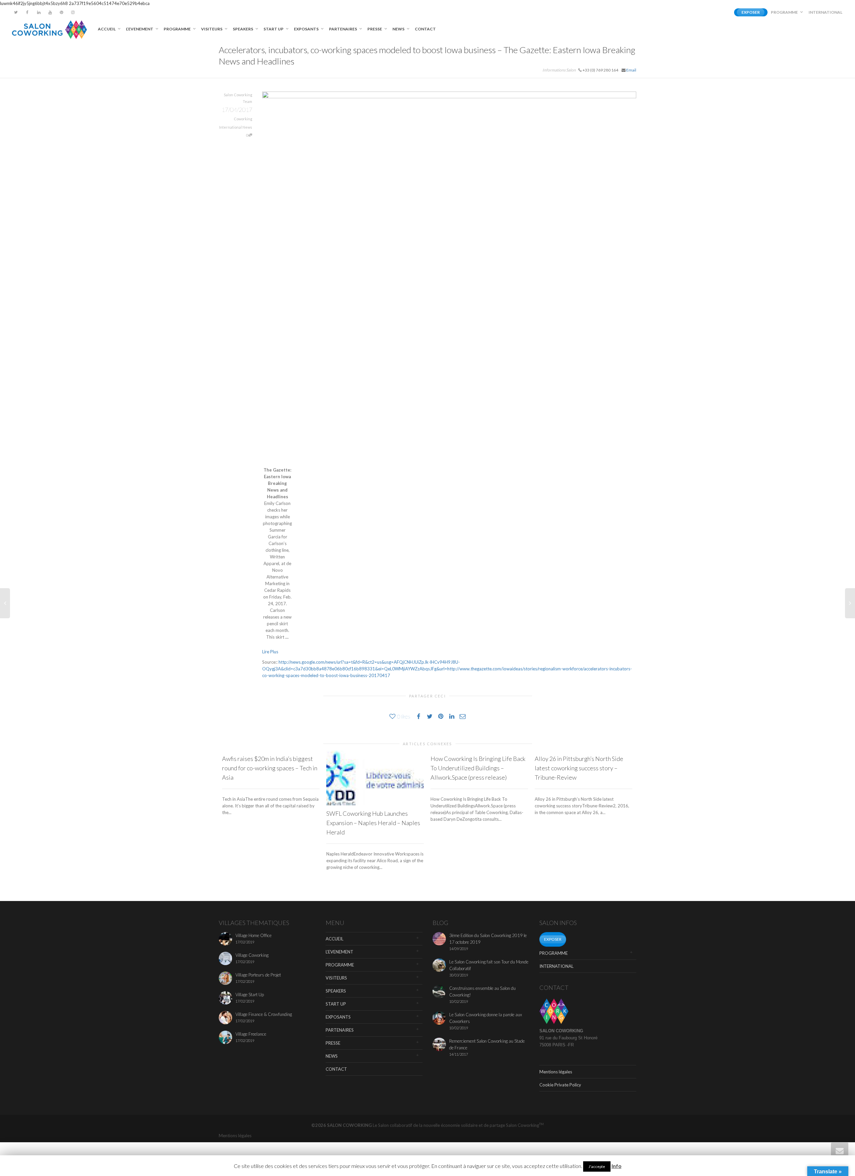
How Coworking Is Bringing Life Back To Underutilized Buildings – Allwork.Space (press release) (478, 768)
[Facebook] (27, 12)
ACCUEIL (107, 28)
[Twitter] (15, 12)
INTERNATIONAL (825, 12)
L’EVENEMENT (140, 28)
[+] (375, 778)
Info (617, 1166)
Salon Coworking (525, 1125)
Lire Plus (270, 651)
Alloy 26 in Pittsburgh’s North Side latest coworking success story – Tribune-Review (579, 768)
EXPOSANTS (306, 28)
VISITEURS (212, 28)
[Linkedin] (38, 12)
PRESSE (375, 28)
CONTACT (425, 28)
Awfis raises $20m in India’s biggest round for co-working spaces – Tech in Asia (269, 768)
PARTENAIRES (343, 28)
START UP (274, 28)
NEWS (398, 28)
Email (631, 70)
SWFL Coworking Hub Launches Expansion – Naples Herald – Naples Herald (373, 823)
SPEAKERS (243, 28)
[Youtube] (49, 12)
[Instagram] (72, 12)
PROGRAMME (785, 12)
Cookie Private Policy (560, 1084)
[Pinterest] (61, 12)
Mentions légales (555, 1071)
